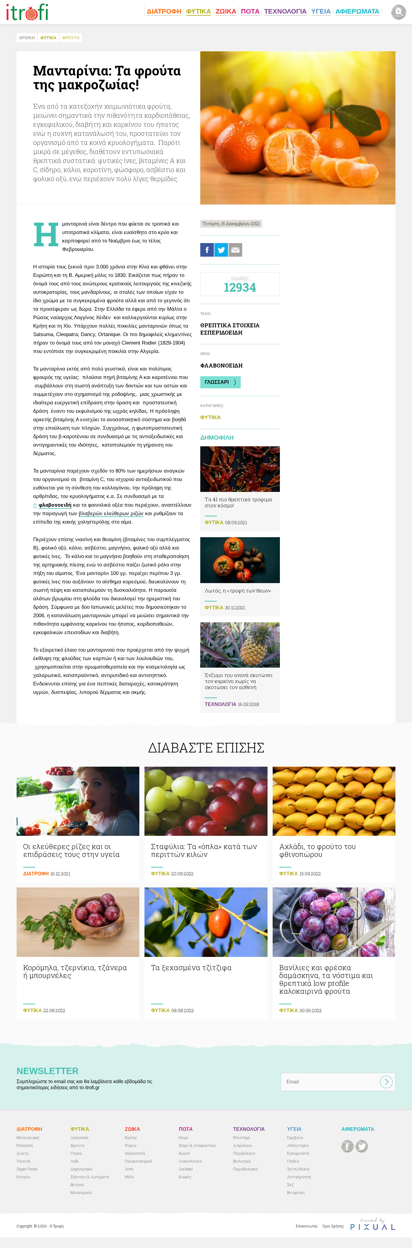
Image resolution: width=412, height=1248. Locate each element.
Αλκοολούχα (190, 1161)
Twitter (221, 250)
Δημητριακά (81, 1169)
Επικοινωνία (306, 1226)
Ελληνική (25, 1145)
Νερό (184, 1137)
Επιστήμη (241, 1137)
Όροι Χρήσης (333, 1226)
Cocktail (186, 1169)
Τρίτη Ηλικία (298, 1169)
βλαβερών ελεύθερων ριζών (111, 513)
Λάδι (75, 1161)
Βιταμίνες (296, 1192)
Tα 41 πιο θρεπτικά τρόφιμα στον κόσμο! (240, 488)
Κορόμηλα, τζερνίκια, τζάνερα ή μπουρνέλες (78, 953)
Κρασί (184, 1153)
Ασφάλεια (242, 1145)
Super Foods (27, 1169)
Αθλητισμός (298, 1145)
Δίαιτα (23, 1153)
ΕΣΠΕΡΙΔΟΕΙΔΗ (221, 332)
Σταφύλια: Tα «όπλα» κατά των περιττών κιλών (205, 825)
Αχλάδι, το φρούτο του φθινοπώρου (334, 825)
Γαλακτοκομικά (138, 1161)
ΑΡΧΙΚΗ (27, 37)
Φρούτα (77, 1145)
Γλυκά (76, 1153)
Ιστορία (23, 1176)
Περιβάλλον (244, 1153)
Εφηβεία (295, 1137)
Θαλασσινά (135, 1153)
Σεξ (290, 1184)
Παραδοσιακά (245, 1169)
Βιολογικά (242, 1161)
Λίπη (129, 1169)
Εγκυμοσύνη (298, 1153)
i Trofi (27, 12)
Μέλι (129, 1176)
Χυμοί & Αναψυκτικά (197, 1145)
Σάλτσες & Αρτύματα (90, 1176)
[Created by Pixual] (372, 1224)
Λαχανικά (79, 1137)
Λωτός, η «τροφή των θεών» (240, 576)
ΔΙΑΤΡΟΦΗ (36, 873)
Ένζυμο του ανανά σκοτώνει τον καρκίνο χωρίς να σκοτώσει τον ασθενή (240, 667)
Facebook (207, 250)
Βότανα (77, 1184)
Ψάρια (130, 1145)
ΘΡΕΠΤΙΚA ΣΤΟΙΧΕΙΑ (230, 325)
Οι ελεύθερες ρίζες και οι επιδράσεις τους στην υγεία (78, 825)
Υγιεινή (23, 1161)
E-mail (235, 250)
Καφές (185, 1176)
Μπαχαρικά (81, 1192)
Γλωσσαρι (217, 382)
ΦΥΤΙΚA (48, 37)
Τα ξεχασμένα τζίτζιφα (205, 953)
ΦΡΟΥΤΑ (71, 37)
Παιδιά (293, 1161)
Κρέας (131, 1137)
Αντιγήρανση (299, 1176)
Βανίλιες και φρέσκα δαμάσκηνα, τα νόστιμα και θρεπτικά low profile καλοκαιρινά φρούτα (334, 953)
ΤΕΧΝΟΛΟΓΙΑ (220, 704)
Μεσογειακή (28, 1137)
